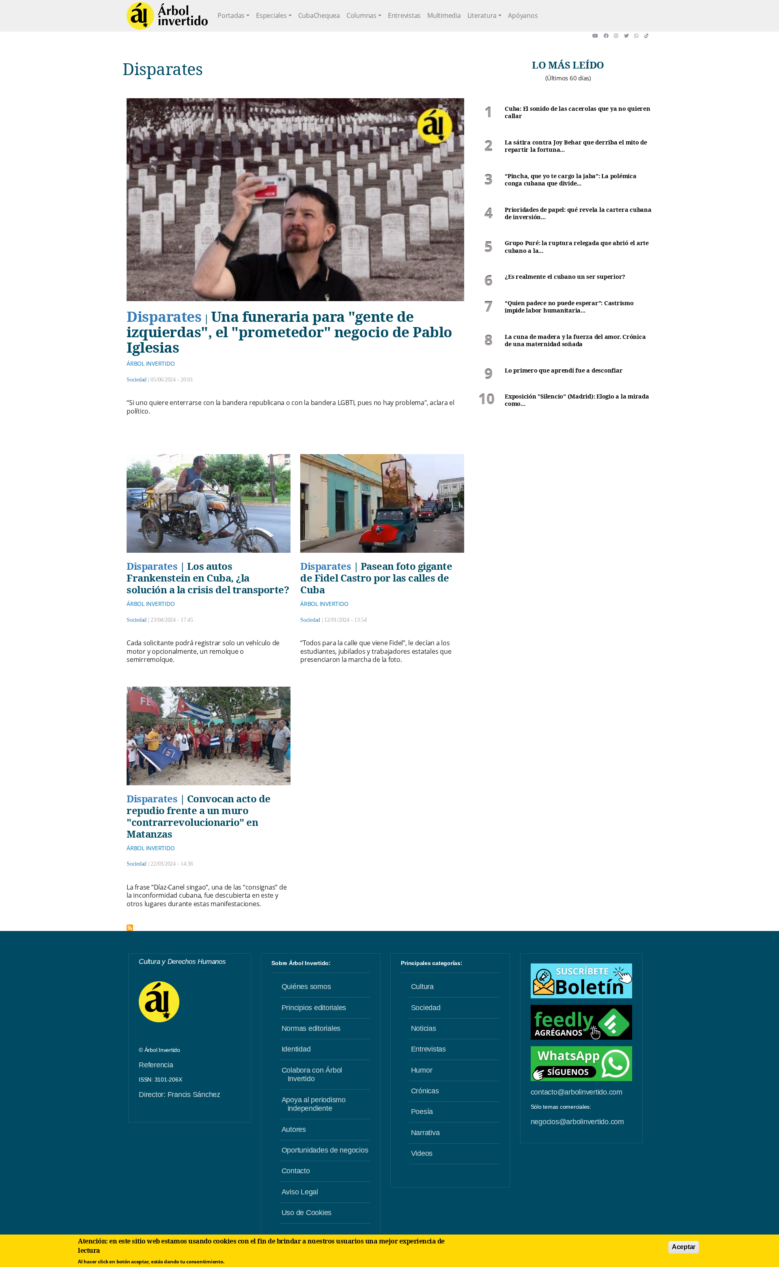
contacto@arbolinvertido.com (576, 1092)
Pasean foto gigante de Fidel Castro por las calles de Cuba (376, 577)
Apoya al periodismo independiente (314, 1104)
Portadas (231, 15)
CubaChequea (319, 15)
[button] (597, 35)
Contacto (296, 1171)
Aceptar (683, 1246)
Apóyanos (523, 15)
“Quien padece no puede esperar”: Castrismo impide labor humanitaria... (569, 307)
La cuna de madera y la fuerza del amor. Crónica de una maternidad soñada (575, 340)
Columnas (361, 15)
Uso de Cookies (307, 1213)
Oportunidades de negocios (325, 1150)
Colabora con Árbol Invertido (312, 1074)
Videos (422, 1153)
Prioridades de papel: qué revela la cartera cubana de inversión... (578, 213)
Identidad (296, 1049)
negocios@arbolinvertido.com (577, 1122)
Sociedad (136, 380)
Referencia (156, 1065)
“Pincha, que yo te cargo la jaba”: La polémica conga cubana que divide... (571, 179)
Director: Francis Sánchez (179, 1094)
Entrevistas (404, 15)
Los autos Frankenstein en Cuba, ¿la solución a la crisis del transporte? (208, 577)
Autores (294, 1129)
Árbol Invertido (150, 363)
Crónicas (425, 1091)
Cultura (422, 987)
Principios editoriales (314, 1008)
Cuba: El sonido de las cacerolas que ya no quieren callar (577, 112)
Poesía (422, 1112)
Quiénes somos (306, 987)
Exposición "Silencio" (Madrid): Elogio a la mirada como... (577, 400)
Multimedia (444, 15)
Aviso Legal (300, 1192)
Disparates (164, 316)
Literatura (482, 15)
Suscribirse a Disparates (130, 927)
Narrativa (425, 1133)
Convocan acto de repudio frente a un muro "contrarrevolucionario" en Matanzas (199, 816)
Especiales (271, 15)
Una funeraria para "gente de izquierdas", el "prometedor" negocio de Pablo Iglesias (289, 331)
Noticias (423, 1028)
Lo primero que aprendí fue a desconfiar (563, 370)
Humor (422, 1070)
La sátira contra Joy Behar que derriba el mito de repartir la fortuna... (576, 146)
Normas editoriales (311, 1028)
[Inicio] (167, 16)
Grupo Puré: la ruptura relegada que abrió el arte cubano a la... (577, 246)
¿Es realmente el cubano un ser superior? (565, 276)
